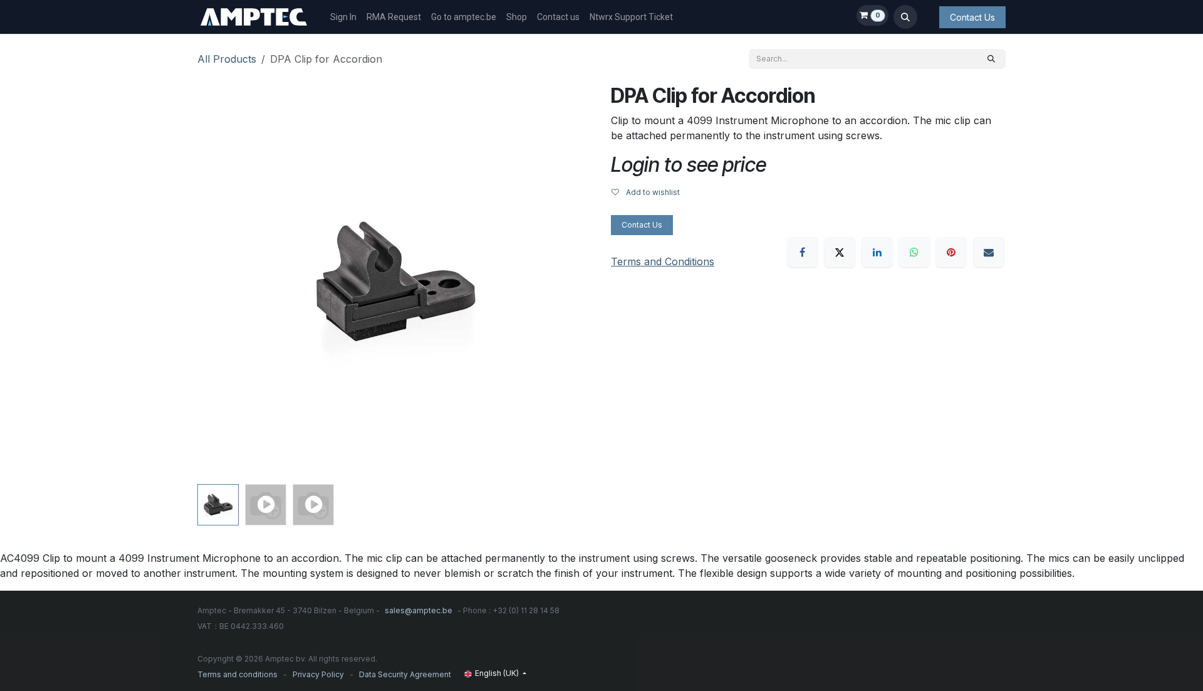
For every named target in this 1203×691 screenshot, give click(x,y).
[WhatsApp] (914, 252)
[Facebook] (803, 252)
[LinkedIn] (877, 252)
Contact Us (972, 17)
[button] (905, 17)
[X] (840, 252)
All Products (226, 59)
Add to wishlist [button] (652, 192)
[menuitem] (343, 17)
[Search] (991, 59)
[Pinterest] (951, 252)
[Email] (989, 252)
